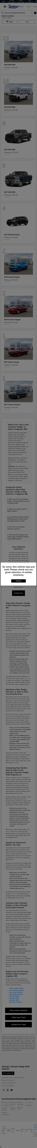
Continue (18, 581)
